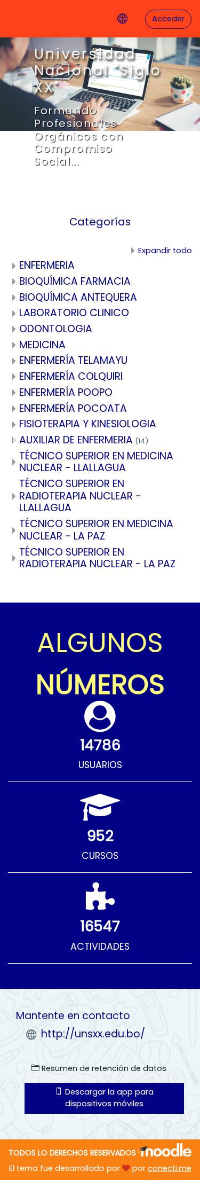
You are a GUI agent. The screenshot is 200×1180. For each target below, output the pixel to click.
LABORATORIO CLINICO (74, 313)
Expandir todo (165, 250)
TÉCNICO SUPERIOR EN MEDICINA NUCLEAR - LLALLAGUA (96, 462)
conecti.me (169, 1168)
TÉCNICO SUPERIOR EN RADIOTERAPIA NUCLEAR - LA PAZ (97, 558)
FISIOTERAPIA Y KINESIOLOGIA (87, 424)
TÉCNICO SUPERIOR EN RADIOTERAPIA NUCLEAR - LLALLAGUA (80, 495)
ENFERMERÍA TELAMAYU (73, 360)
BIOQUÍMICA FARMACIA (75, 281)
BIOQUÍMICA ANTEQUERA (78, 297)
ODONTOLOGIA (55, 329)
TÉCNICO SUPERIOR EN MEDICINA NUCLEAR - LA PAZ (96, 530)
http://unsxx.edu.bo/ (93, 1034)
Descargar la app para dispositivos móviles (108, 1098)
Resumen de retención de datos (102, 1068)
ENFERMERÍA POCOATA (73, 408)
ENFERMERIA (47, 265)
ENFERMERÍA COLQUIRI (71, 376)
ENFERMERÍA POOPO (66, 392)
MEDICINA (42, 345)
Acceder (168, 18)
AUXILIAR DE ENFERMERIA (76, 440)
